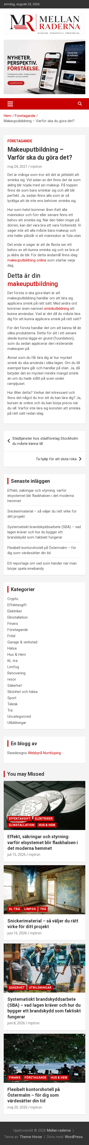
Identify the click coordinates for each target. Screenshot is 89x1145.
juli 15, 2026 (16, 855)
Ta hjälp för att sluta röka (56, 459)
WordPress (74, 1137)
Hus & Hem (16, 654)
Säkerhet (14, 685)
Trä (10, 710)
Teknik (12, 704)
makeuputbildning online (26, 260)
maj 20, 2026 (17, 1107)
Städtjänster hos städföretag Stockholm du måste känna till (45, 441)
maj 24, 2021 (17, 167)
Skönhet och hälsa (22, 691)
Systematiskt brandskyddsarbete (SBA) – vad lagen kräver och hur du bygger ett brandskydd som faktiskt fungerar (44, 532)
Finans (12, 623)
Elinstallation (17, 617)
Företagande (19, 141)
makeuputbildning (32, 283)
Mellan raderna (59, 1130)
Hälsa (12, 648)
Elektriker (14, 611)
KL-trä (12, 660)
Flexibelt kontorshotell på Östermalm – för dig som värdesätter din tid (33, 1095)
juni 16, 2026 (17, 933)
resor (11, 679)
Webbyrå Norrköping (44, 753)
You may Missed (25, 774)
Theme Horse (31, 1137)
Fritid (11, 636)
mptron (36, 167)
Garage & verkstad (22, 642)
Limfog (13, 667)
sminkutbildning (56, 308)
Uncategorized (19, 716)
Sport (11, 698)
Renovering (16, 673)
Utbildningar (16, 722)
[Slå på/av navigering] (10, 104)
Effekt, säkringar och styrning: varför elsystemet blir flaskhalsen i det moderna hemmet (40, 495)
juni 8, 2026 (16, 1023)
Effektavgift (16, 605)
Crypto (12, 599)
